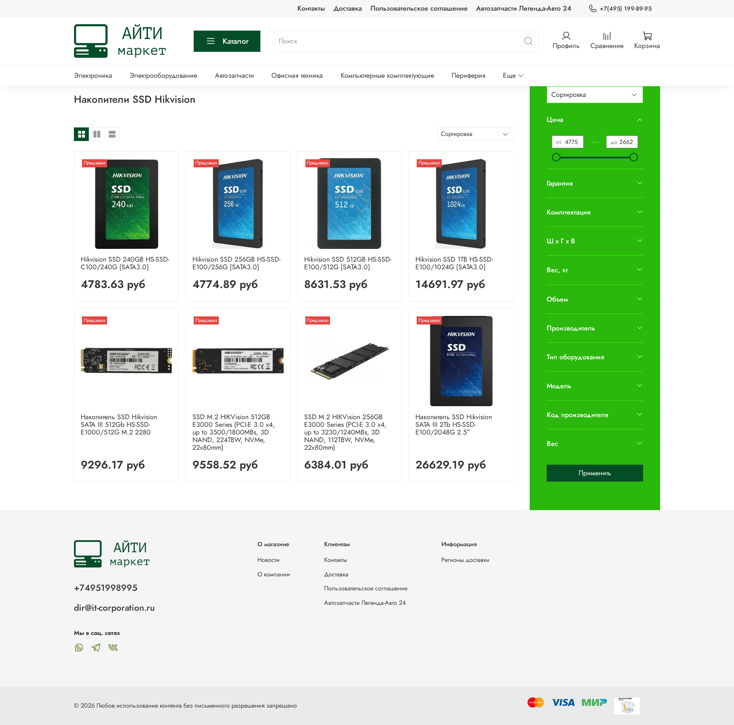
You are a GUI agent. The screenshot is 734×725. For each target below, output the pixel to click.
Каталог (235, 41)
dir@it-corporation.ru (114, 607)
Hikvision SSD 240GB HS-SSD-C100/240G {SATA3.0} (125, 263)
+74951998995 (105, 587)
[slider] (556, 157)
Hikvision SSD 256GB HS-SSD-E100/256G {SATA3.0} (236, 263)
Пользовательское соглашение (419, 8)
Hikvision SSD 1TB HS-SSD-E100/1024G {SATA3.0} (454, 263)
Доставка (347, 8)
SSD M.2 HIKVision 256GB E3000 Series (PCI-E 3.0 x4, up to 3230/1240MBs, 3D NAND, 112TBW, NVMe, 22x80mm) (345, 432)
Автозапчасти (234, 75)
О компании (273, 574)
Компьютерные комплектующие (387, 75)
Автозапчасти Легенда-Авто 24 (523, 8)
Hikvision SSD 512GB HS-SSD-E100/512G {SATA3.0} (347, 263)
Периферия (469, 75)
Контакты (311, 8)
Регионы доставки (465, 560)
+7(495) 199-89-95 (626, 8)
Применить (595, 473)
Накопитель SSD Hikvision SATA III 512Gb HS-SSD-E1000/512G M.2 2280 (119, 424)
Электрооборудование (163, 75)
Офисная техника (297, 75)
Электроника (93, 75)
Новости (268, 560)
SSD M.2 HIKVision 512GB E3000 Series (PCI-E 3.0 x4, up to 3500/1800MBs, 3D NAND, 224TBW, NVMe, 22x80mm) (233, 432)
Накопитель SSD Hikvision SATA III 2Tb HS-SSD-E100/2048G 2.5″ (453, 424)
